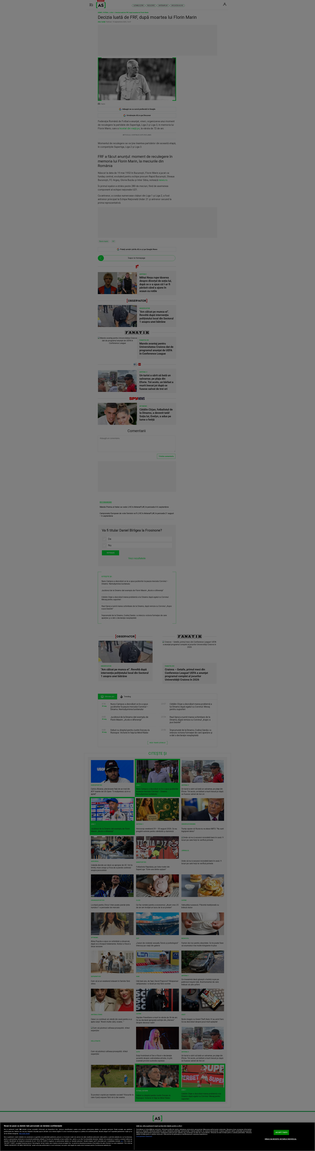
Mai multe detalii (24, 1133)
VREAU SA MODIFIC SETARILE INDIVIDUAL (281, 1139)
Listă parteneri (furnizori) (144, 1136)
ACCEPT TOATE (281, 1132)
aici (122, 1141)
